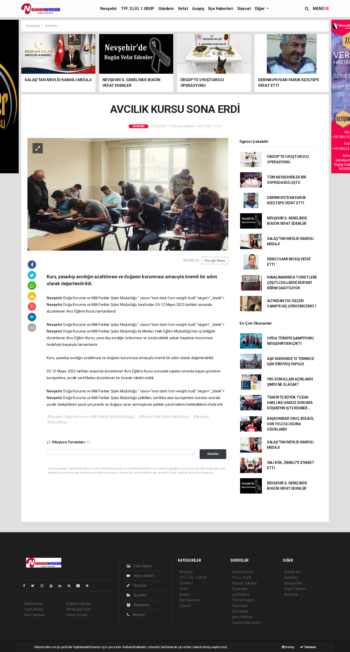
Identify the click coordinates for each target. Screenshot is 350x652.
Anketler (291, 577)
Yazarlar (139, 585)
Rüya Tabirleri (295, 589)
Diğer (260, 8)
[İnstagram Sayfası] (44, 586)
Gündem (166, 8)
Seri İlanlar (240, 611)
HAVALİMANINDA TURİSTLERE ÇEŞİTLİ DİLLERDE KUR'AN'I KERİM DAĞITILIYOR (292, 282)
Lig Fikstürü (241, 594)
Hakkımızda (33, 604)
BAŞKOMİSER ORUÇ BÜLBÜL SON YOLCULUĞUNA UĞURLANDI (290, 423)
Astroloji (290, 594)
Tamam (309, 647)
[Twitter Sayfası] (34, 586)
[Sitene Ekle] (89, 586)
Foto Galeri (142, 566)
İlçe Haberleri (220, 8)
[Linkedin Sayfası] (62, 586)
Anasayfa (33, 26)
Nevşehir (108, 8)
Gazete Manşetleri (246, 623)
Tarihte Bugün (243, 600)
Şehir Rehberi (242, 617)
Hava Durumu (242, 572)
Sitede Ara (292, 572)
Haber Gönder (77, 615)
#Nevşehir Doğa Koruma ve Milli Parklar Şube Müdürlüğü (91, 417)
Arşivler (139, 595)
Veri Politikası (34, 615)
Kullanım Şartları (78, 604)
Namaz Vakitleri (244, 583)
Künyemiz (141, 605)
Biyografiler (293, 583)
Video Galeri (143, 576)
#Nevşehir (201, 417)
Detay (289, 647)
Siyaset (244, 8)
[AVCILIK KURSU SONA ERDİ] (127, 194)
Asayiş (198, 8)
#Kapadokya (57, 422)
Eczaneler (240, 589)
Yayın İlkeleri (33, 609)
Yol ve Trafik (241, 577)
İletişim (138, 615)
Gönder (213, 454)
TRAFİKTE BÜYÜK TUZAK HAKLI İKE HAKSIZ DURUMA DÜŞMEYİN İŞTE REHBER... (290, 402)
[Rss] (71, 586)
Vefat (183, 8)
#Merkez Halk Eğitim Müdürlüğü (164, 417)
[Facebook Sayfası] (26, 586)
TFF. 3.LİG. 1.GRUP (137, 8)
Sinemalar (240, 606)
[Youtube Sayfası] (53, 586)
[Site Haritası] (80, 586)
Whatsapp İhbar (78, 609)
